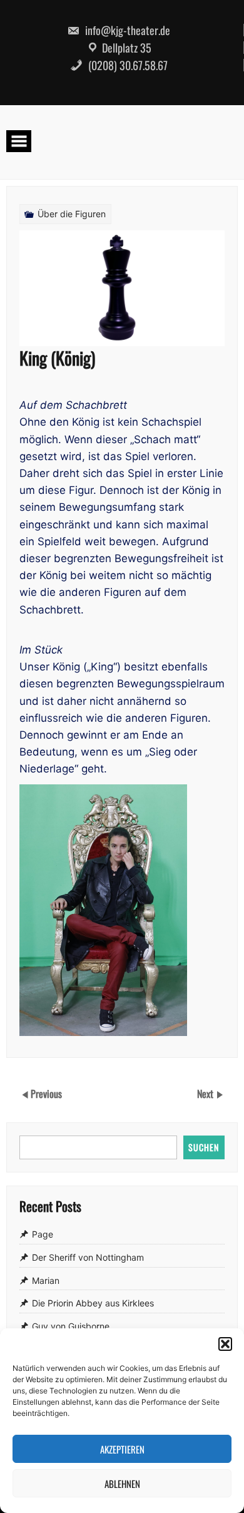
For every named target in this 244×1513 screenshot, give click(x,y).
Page (42, 1234)
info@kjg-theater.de (126, 30)
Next (206, 1092)
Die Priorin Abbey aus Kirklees (93, 1303)
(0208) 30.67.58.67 (127, 65)
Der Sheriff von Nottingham (88, 1257)
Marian (45, 1280)
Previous (46, 1092)
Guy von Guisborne (70, 1326)
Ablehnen (122, 1483)
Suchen (203, 1147)
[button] (225, 1344)
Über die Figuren (72, 213)
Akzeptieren (122, 1449)
